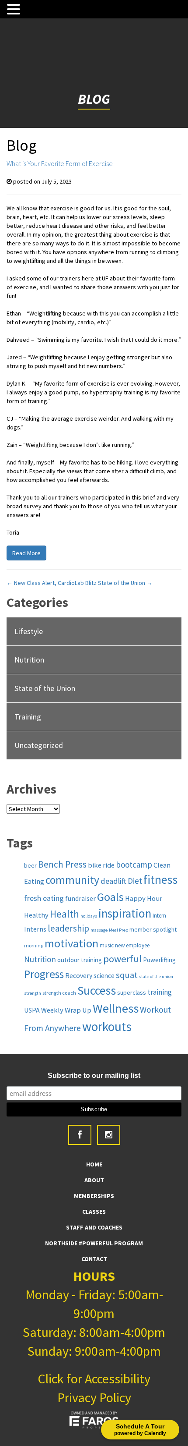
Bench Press (62, 864)
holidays (88, 916)
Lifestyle (28, 631)
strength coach (59, 992)
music (107, 945)
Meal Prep (118, 930)
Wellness (116, 1008)
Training (27, 717)
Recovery (78, 975)
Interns (35, 929)
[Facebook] (79, 1135)
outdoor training (79, 960)
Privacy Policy (94, 1397)
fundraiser (80, 898)
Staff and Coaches (94, 1227)
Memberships (94, 1196)
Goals (110, 897)
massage (99, 930)
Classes (94, 1212)
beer (30, 865)
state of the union (156, 976)
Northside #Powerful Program (94, 1243)
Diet (135, 880)
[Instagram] (108, 1135)
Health (64, 914)
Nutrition (29, 660)
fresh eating (44, 898)
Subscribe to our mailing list (94, 1075)
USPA (32, 1010)
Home (94, 1164)
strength (32, 993)
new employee (132, 945)
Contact (94, 1259)
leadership (68, 928)
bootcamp (134, 864)
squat (127, 975)
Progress (44, 974)
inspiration (124, 913)
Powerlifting (159, 960)
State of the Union (125, 583)
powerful (122, 959)
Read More (26, 553)
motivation (71, 943)
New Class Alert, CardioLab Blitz (52, 583)
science (104, 975)
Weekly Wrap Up (66, 1010)
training (159, 992)
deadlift (113, 881)
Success (96, 990)
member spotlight (153, 929)
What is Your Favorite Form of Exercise (60, 163)
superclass (131, 992)
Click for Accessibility (94, 1378)
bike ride (101, 865)
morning (33, 945)
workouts (107, 1026)
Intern (159, 915)
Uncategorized (38, 745)
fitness (160, 879)
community (72, 880)
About (94, 1180)
